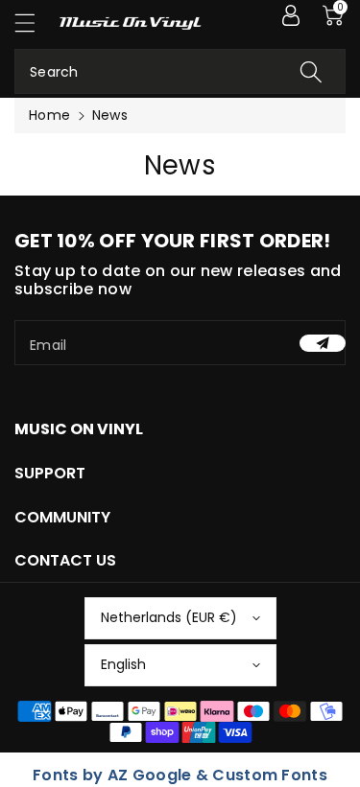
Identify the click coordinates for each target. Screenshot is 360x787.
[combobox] (180, 71)
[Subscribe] (323, 343)
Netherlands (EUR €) (169, 617)
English (123, 664)
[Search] (311, 71)
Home (49, 115)
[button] (33, 23)
